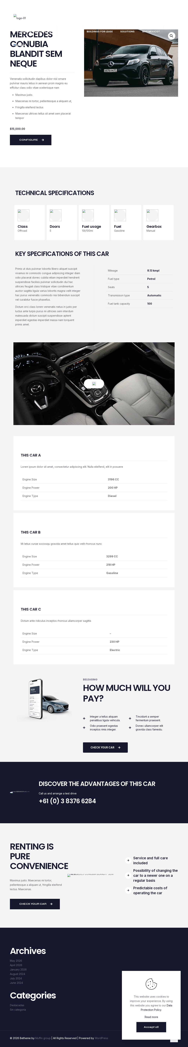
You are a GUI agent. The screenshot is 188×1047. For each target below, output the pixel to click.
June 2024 (16, 982)
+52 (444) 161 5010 (28, 5)
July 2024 (16, 978)
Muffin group (43, 1038)
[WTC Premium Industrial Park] (20, 18)
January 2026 (18, 969)
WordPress (101, 1038)
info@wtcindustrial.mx (57, 5)
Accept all (151, 1027)
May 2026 (16, 960)
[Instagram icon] (173, 5)
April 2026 (16, 965)
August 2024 (17, 973)
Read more (151, 1017)
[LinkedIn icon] (169, 5)
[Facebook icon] (165, 5)
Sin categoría (18, 1009)
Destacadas (17, 1005)
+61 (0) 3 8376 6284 (67, 801)
